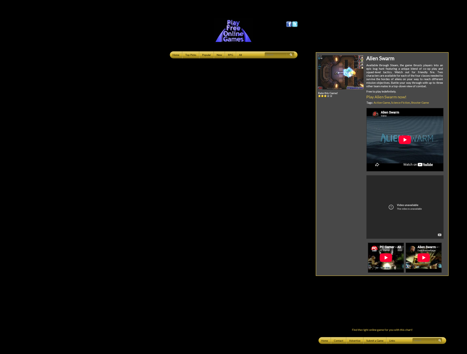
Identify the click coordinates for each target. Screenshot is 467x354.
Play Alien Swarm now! (386, 96)
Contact (338, 340)
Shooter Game (420, 102)
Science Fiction (400, 102)
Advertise (354, 340)
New (219, 54)
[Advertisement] (233, 8)
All (240, 54)
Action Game (382, 102)
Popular (206, 54)
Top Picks (190, 54)
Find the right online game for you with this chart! (382, 329)
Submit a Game (374, 340)
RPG (230, 54)
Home (176, 54)
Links (392, 340)
